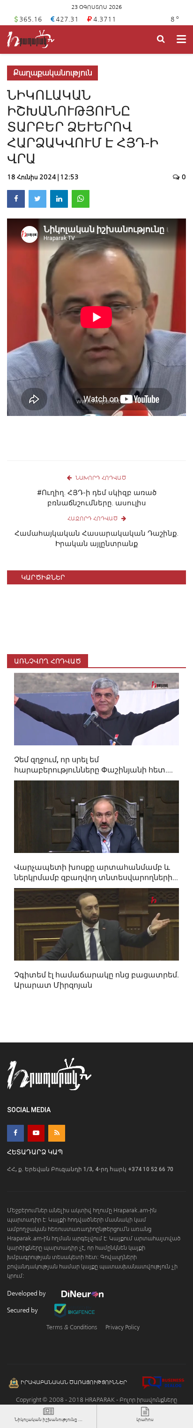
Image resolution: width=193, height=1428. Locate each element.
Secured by (23, 1310)
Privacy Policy (122, 1327)
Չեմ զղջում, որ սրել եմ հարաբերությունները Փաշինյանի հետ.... (93, 764)
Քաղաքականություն (52, 73)
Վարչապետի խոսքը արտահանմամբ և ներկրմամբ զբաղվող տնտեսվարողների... (96, 872)
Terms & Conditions (71, 1327)
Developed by (27, 1293)
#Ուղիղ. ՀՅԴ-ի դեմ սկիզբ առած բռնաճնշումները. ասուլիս (96, 497)
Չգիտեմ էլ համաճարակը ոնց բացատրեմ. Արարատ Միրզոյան (96, 980)
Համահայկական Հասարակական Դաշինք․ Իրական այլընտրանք (96, 538)
